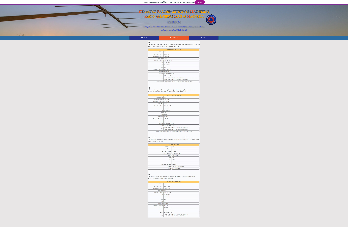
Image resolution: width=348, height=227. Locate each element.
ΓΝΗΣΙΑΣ (203, 11)
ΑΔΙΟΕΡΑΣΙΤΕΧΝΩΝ (174, 11)
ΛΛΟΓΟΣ (150, 11)
